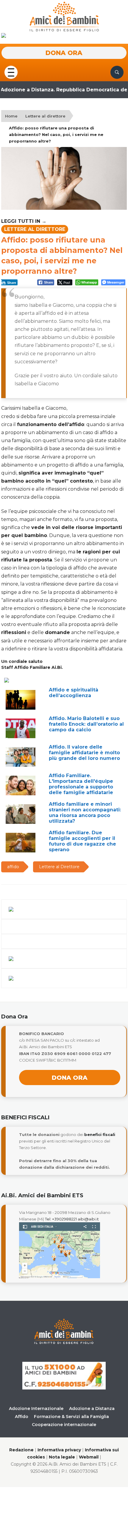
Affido (21, 1416)
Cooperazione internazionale (64, 1424)
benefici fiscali (99, 1134)
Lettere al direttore (45, 116)
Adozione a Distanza (92, 1408)
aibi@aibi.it (88, 1219)
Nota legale (62, 1457)
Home (11, 116)
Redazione (21, 1450)
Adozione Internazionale (36, 1408)
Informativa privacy (59, 1450)
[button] (11, 71)
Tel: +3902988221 (61, 1219)
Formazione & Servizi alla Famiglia (71, 1416)
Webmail (89, 1457)
